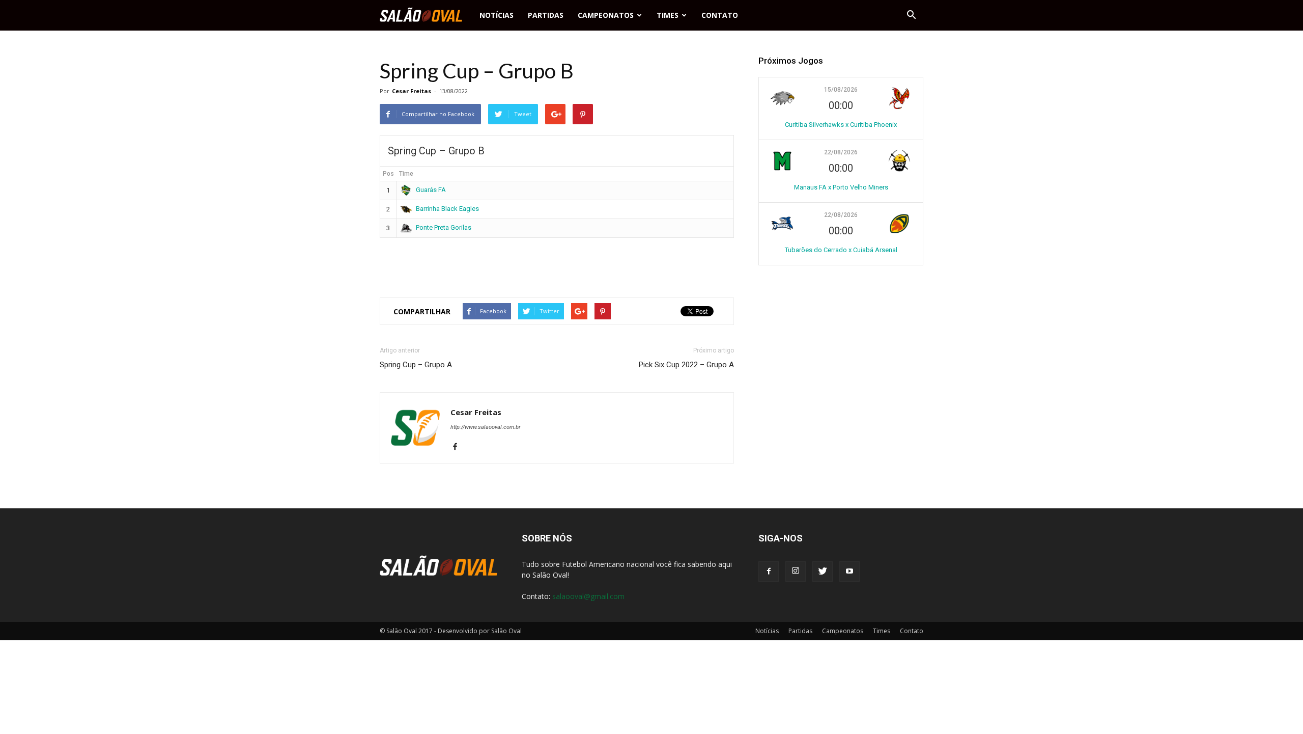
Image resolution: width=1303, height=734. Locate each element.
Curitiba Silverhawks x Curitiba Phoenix (841, 124)
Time (406, 173)
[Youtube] (849, 571)
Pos (388, 173)
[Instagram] (795, 571)
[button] (911, 15)
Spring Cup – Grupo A (416, 364)
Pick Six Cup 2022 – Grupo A (686, 364)
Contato (719, 15)
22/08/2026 (841, 152)
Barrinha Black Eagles (447, 208)
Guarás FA (431, 190)
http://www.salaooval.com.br (485, 427)
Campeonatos (606, 15)
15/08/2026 (841, 89)
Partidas (545, 15)
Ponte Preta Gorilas (443, 227)
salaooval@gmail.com (588, 596)
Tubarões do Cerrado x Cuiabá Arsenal (841, 250)
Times (667, 15)
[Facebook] (458, 447)
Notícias (496, 15)
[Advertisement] (557, 263)
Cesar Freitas (411, 91)
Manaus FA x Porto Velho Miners (841, 187)
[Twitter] (822, 571)
